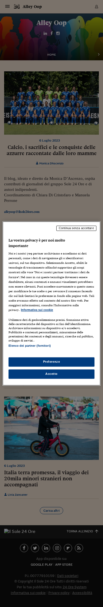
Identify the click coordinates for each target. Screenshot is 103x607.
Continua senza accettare (76, 228)
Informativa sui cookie (37, 309)
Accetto (51, 374)
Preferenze (51, 362)
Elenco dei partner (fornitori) (30, 345)
